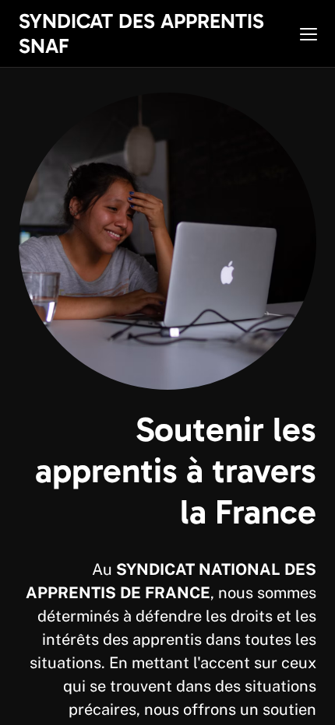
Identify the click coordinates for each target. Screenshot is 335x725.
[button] (308, 34)
